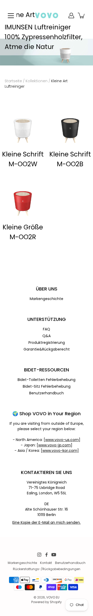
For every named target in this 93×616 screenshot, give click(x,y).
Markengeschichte (46, 298)
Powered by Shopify (46, 602)
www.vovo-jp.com (54, 445)
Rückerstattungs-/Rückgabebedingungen (46, 569)
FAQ (46, 329)
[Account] (71, 15)
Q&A (46, 335)
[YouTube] (53, 555)
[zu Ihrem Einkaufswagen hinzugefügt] (82, 15)
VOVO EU (52, 597)
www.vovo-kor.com (59, 450)
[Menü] (11, 15)
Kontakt (46, 563)
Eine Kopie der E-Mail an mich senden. (46, 522)
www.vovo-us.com (62, 439)
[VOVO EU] (46, 15)
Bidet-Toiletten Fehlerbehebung (46, 379)
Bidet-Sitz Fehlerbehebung (47, 386)
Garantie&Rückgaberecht (47, 349)
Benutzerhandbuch (46, 393)
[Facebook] (46, 555)
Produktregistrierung (46, 342)
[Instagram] (39, 555)
